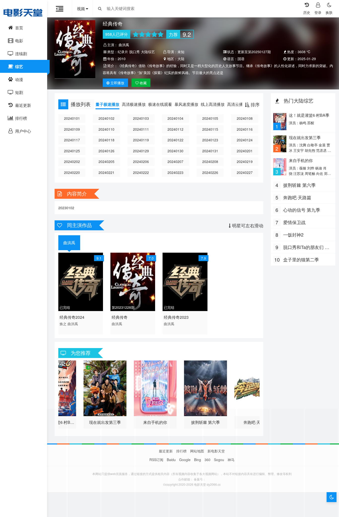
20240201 (245, 150)
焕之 (63, 323)
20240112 (175, 129)
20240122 (175, 139)
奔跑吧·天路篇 (297, 197)
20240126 (106, 150)
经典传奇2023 (176, 317)
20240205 (106, 161)
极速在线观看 (160, 104)
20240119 (141, 139)
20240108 (245, 118)
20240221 (106, 172)
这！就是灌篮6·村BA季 (309, 115)
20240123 (210, 139)
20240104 (175, 118)
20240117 (72, 139)
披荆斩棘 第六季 (299, 185)
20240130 (175, 150)
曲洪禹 (124, 44)
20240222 (141, 172)
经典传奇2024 (72, 317)
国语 (240, 58)
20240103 (141, 118)
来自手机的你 (301, 160)
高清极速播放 (134, 104)
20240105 (210, 118)
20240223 (175, 172)
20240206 (141, 161)
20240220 (72, 172)
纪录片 (123, 51)
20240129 (141, 150)
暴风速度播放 (186, 104)
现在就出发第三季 (305, 137)
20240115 (210, 129)
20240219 (245, 161)
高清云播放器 (239, 104)
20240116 (245, 129)
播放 (117, 82)
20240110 (106, 129)
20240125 (72, 150)
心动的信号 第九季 (301, 209)
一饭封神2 (293, 234)
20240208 (210, 161)
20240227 (245, 172)
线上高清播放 (213, 104)
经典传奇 (120, 317)
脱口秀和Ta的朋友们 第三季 (306, 247)
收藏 (143, 82)
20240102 (106, 118)
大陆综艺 (148, 51)
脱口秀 (134, 51)
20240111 (141, 129)
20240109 (72, 129)
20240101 (72, 118)
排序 (254, 104)
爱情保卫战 (294, 222)
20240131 (210, 150)
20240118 (106, 139)
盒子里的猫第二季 (301, 259)
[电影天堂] (23, 12)
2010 (122, 58)
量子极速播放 (107, 104)
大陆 (180, 58)
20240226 (210, 172)
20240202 (72, 161)
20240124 (245, 139)
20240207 (175, 161)
